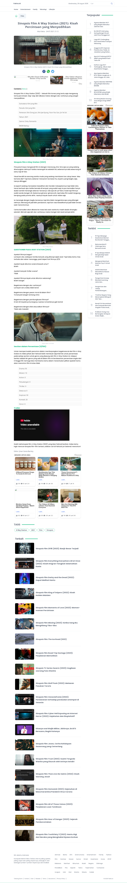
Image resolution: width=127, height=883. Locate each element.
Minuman (76, 863)
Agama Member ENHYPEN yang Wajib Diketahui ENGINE (103, 84)
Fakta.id (17, 3)
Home (16, 9)
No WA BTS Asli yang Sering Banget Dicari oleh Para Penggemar (102, 33)
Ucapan (57, 872)
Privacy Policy (61, 878)
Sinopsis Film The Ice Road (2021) (51, 639)
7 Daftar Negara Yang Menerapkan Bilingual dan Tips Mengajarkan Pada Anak (103, 297)
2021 (33, 530)
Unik (64, 872)
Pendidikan (58, 868)
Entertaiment (91, 855)
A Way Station (21, 530)
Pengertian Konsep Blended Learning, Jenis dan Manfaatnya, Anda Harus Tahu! (102, 280)
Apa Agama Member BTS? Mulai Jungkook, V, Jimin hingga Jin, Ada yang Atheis (102, 75)
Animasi (57, 855)
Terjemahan (89, 868)
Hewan (71, 859)
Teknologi (43, 9)
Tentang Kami (18, 878)
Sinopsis (50, 530)
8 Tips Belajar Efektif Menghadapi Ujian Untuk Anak (102, 255)
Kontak (27, 878)
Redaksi (38, 878)
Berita (65, 855)
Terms (44, 878)
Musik (84, 863)
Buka (24, 89)
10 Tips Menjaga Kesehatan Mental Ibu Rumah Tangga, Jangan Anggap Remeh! (102, 238)
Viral (69, 872)
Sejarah (72, 868)
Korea (103, 859)
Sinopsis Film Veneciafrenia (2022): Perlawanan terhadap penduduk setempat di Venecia (57, 700)
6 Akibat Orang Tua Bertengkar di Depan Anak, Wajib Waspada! (102, 314)
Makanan (58, 863)
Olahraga (99, 863)
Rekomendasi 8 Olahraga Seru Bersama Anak (100, 246)
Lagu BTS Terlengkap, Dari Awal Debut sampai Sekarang (103, 41)
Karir (32, 878)
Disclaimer (51, 878)
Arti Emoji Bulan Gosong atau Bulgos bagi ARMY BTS (102, 101)
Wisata (84, 872)
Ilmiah (86, 859)
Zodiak (91, 872)
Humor (78, 859)
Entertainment (25, 9)
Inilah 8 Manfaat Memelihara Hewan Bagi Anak (102, 272)
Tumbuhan (100, 868)
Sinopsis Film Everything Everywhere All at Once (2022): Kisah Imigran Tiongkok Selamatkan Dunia (58, 564)
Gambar (63, 859)
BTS (71, 855)
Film (22, 16)
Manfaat (67, 863)
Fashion (108, 855)
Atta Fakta (41, 31)
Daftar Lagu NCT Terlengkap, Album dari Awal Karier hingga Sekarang (102, 67)
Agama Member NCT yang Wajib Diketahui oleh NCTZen (101, 25)
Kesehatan (94, 859)
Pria (66, 868)
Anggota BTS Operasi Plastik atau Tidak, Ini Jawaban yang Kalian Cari (102, 50)
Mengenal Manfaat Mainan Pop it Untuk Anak (102, 263)
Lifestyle (52, 9)
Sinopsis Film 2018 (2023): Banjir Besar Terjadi (57, 548)
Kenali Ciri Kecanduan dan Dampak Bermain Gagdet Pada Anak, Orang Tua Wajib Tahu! (103, 305)
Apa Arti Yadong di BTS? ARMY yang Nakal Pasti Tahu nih (102, 58)
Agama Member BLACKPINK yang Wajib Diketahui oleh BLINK (102, 92)
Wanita (76, 872)
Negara (91, 863)
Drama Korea (79, 855)
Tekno (80, 868)
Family (35, 9)
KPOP (109, 859)
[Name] (111, 3)
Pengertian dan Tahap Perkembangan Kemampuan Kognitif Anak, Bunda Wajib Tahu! (103, 289)
